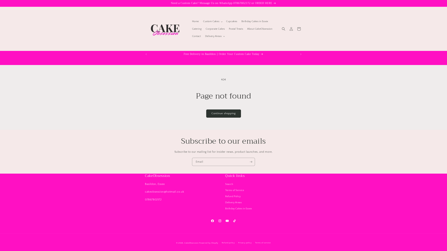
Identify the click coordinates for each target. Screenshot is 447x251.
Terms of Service (234, 190)
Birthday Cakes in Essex (238, 208)
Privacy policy (245, 243)
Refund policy (228, 243)
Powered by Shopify (208, 243)
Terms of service (263, 243)
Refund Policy (233, 196)
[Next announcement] (301, 54)
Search (229, 184)
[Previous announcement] (146, 54)
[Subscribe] (251, 162)
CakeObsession (191, 243)
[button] (212, 21)
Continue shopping (223, 113)
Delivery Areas (233, 202)
